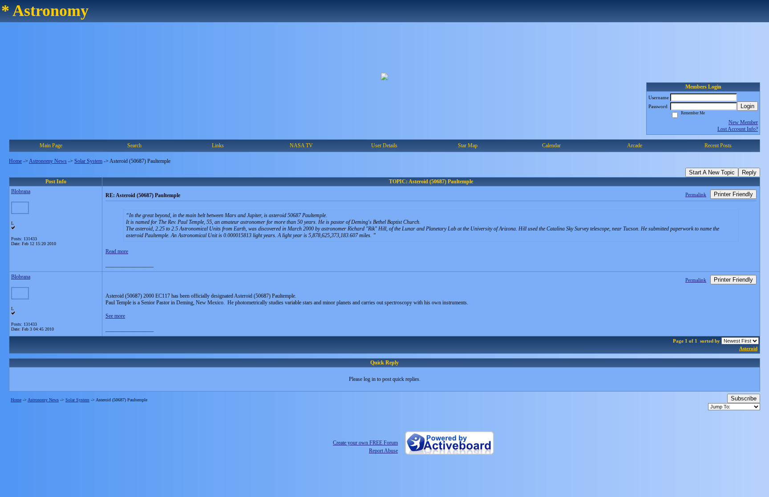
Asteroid (748, 348)
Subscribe (744, 398)
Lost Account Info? (737, 129)
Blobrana (20, 191)
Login (747, 106)
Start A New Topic (712, 172)
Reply (749, 172)
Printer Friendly (733, 194)
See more (115, 316)
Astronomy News (48, 161)
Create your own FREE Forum (365, 443)
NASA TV (301, 145)
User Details (384, 145)
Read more (116, 251)
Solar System (88, 161)
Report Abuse (383, 451)
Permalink (695, 194)
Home (15, 161)
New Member (743, 122)
